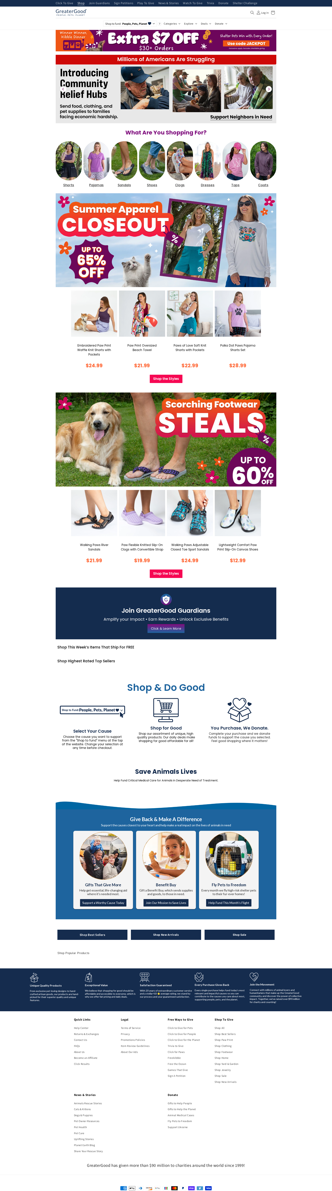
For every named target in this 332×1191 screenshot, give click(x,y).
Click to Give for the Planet (184, 1039)
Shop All (219, 1028)
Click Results (82, 1064)
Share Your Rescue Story (88, 1151)
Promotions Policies (133, 1039)
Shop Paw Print (224, 1039)
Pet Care (79, 1133)
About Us (79, 1052)
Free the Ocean (177, 1064)
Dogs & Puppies (83, 1115)
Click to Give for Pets (180, 1028)
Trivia (210, 3)
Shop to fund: (126, 24)
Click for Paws (176, 1052)
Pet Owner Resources (87, 1121)
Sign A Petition (177, 1075)
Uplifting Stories (84, 1139)
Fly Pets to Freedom (180, 1121)
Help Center (81, 1028)
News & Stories (168, 3)
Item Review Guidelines (135, 1046)
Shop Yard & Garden (226, 1064)
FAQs (77, 1046)
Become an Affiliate (86, 1057)
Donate (223, 3)
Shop (81, 3)
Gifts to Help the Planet (182, 1109)
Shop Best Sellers (92, 935)
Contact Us (80, 1039)
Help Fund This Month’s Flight (228, 903)
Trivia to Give (175, 1046)
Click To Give (64, 3)
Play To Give (145, 3)
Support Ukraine (178, 1127)
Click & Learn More (166, 628)
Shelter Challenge (245, 3)
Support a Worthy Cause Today (103, 903)
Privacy (125, 1034)
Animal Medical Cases (181, 1115)
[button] (252, 13)
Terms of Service (131, 1028)
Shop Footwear (224, 1052)
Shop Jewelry (223, 1070)
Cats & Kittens (82, 1109)
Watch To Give (193, 3)
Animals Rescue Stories (88, 1103)
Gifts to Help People (180, 1103)
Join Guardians (99, 3)
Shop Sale (239, 935)
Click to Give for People (182, 1034)
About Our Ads (129, 1052)
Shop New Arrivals (166, 935)
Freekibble (174, 1057)
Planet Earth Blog (84, 1145)
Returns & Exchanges (86, 1034)
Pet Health (80, 1127)
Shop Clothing (223, 1046)
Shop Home (222, 1057)
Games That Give (178, 1070)
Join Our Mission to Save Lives (166, 903)
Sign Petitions (123, 3)
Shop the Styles (166, 378)
